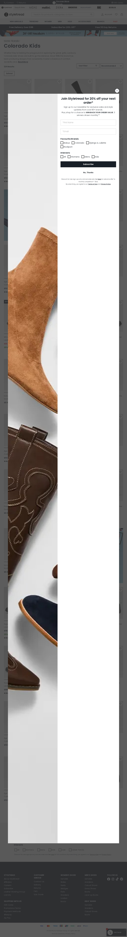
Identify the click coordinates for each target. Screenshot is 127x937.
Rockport (68, 146)
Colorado (79, 142)
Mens (87, 156)
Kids (97, 156)
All (65, 156)
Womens (75, 156)
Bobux (67, 142)
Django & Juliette (97, 142)
